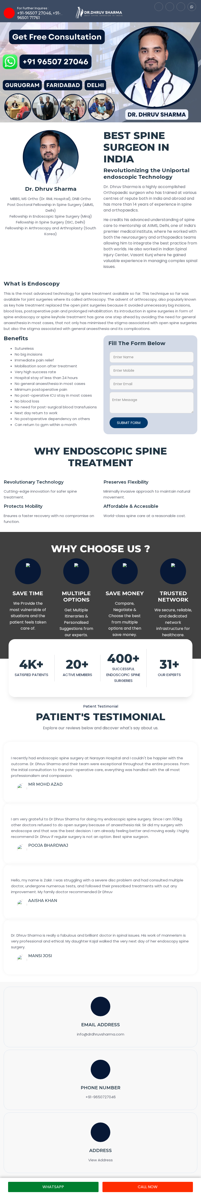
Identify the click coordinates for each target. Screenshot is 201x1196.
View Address (100, 1160)
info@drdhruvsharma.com (100, 1034)
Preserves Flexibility (125, 482)
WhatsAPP (53, 1187)
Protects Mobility (23, 506)
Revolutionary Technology (33, 482)
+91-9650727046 (101, 1097)
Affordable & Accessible (130, 506)
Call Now (148, 1187)
